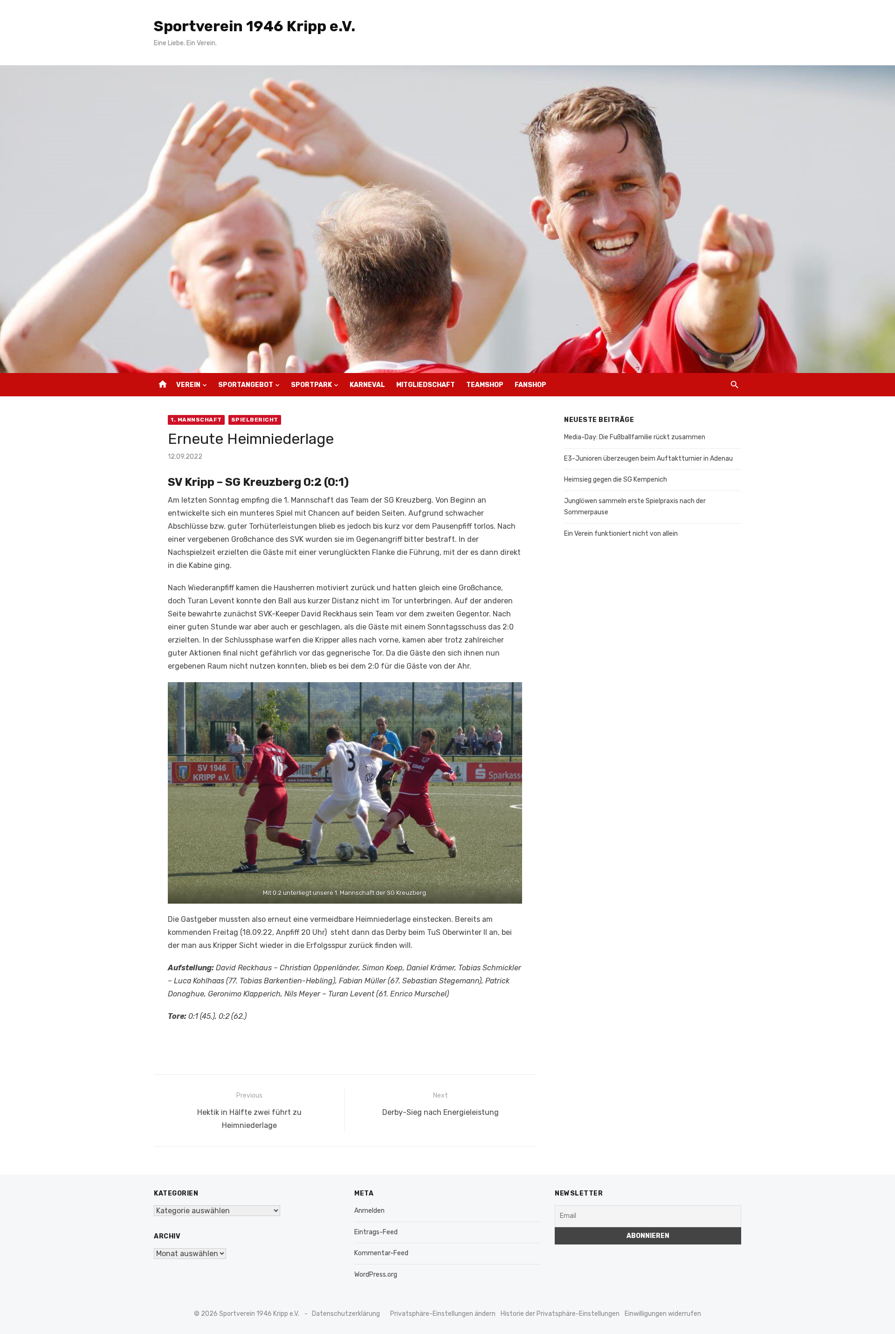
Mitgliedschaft (425, 385)
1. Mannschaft (196, 419)
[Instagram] (702, 385)
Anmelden (369, 1211)
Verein (188, 385)
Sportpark (311, 385)
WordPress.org (375, 1275)
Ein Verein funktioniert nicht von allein (621, 534)
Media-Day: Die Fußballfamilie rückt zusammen (634, 437)
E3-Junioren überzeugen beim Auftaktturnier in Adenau (648, 459)
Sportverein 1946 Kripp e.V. (254, 26)
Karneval (367, 385)
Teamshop (484, 385)
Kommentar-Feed (381, 1253)
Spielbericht (254, 419)
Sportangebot (245, 385)
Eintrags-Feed (376, 1232)
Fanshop (530, 385)
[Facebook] (716, 385)
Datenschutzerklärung (346, 1314)
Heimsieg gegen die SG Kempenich (615, 480)
